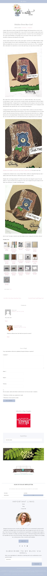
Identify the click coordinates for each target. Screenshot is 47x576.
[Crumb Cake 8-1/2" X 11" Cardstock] (35, 247)
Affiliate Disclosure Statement (23, 568)
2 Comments (29, 27)
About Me (23, 541)
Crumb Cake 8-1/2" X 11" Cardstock (34, 249)
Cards (10, 289)
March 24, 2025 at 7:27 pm (20, 327)
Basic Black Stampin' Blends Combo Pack (6, 273)
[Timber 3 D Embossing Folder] (28, 247)
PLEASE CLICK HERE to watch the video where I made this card (17, 170)
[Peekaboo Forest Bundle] (7, 247)
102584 (7, 263)
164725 (21, 249)
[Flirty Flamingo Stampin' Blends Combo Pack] (21, 271)
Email (4, 377)
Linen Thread (7, 283)
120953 (35, 251)
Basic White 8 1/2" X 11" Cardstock (21, 261)
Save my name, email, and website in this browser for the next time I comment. (20, 391)
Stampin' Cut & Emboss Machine (27, 273)
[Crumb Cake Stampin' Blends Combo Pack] (14, 271)
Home (23, 504)
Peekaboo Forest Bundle (6, 249)
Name (4, 371)
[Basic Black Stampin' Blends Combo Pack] (7, 271)
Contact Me (23, 508)
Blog (24, 506)
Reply (6, 321)
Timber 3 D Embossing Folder (28, 249)
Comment (5, 354)
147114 (35, 263)
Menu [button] (24, 1)
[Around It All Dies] (21, 247)
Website (5, 383)
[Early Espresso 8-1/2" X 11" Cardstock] (14, 259)
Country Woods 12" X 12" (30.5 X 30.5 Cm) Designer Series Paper (14, 250)
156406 (28, 250)
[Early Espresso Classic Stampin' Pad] (35, 259)
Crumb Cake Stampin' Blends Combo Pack (13, 273)
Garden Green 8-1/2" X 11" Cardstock (7, 262)
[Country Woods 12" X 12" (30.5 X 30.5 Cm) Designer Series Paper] (14, 247)
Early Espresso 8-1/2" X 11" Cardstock (14, 262)
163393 (14, 252)
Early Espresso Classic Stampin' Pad (35, 262)
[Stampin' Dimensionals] (35, 271)
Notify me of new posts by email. (11, 397)
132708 (28, 262)
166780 (21, 262)
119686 (14, 263)
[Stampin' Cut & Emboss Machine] (28, 271)
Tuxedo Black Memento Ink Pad (28, 261)
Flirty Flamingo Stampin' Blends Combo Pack (20, 273)
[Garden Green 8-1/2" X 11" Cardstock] (7, 259)
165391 (7, 250)
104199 (7, 284)
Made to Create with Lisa (23, 10)
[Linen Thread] (7, 282)
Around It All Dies (21, 248)
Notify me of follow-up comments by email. (13, 395)
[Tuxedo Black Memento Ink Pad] (28, 259)
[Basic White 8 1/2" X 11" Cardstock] (21, 259)
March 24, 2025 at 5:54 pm (18, 311)
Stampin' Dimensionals (35, 273)
